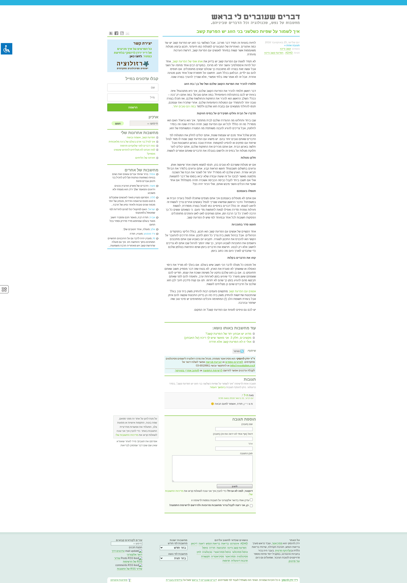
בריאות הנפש (213, 543)
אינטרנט (234, 543)
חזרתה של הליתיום (145, 157)
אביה (152, 217)
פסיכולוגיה (242, 556)
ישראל (151, 209)
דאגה (202, 543)
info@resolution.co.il (242, 365)
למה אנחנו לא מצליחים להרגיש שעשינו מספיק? (134, 151)
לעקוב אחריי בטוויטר (187, 370)
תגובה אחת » (292, 45)
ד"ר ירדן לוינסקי (290, 580)
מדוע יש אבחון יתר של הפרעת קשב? (228, 333)
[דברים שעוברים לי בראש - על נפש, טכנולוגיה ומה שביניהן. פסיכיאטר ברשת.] (255, 19)
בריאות (225, 543)
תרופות (226, 560)
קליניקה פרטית (283, 550)
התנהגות (221, 547)
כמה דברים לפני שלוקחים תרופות (137, 145)
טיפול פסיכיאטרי (222, 552)
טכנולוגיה (207, 552)
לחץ (199, 552)
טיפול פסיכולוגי (240, 552)
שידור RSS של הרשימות (128, 560)
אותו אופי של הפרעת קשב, (187, 61)
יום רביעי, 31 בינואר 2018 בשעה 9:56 (236, 398)
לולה (152, 197)
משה (152, 185)
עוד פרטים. (294, 561)
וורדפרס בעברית (174, 580)
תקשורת (205, 556)
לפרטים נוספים (234, 362)
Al (154, 238)
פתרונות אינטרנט (118, 580)
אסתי (152, 174)
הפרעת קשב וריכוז (273, 52)
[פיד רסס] (122, 33)
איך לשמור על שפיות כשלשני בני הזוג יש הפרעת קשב (248, 31)
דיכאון (194, 543)
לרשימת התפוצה (213, 370)
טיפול (205, 547)
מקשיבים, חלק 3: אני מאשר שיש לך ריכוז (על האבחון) (217, 337)
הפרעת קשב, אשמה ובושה (141, 137)
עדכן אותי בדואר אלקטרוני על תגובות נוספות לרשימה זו (220, 500)
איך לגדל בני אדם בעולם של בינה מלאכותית (132, 141)
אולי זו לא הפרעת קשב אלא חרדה (230, 341)
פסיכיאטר (277, 543)
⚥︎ (4, 289)
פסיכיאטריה (217, 556)
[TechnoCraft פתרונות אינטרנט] (129, 581)
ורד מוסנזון (149, 233)
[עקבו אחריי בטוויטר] (111, 33)
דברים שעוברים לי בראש (204, 580)
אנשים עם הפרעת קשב (242, 291)
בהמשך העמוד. (217, 387)
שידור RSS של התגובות (129, 568)
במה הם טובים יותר (184, 106)
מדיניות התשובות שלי (127, 434)
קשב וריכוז (285, 48)
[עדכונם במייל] (127, 33)
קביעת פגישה (214, 362)
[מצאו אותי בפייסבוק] (116, 33)
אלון (153, 229)
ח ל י (245, 395)
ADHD (289, 52)
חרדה (212, 547)
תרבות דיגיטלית (239, 560)
